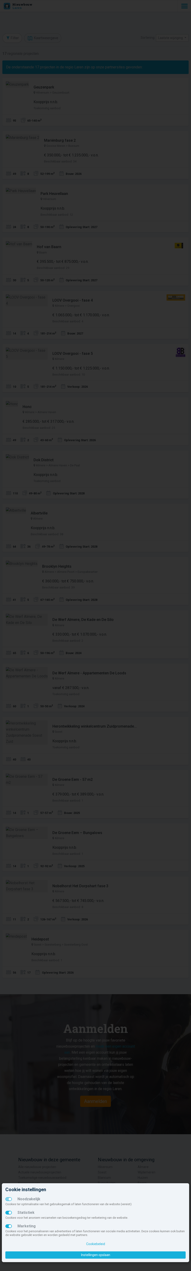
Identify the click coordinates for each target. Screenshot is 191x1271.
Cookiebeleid (95, 1244)
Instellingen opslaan (95, 1255)
